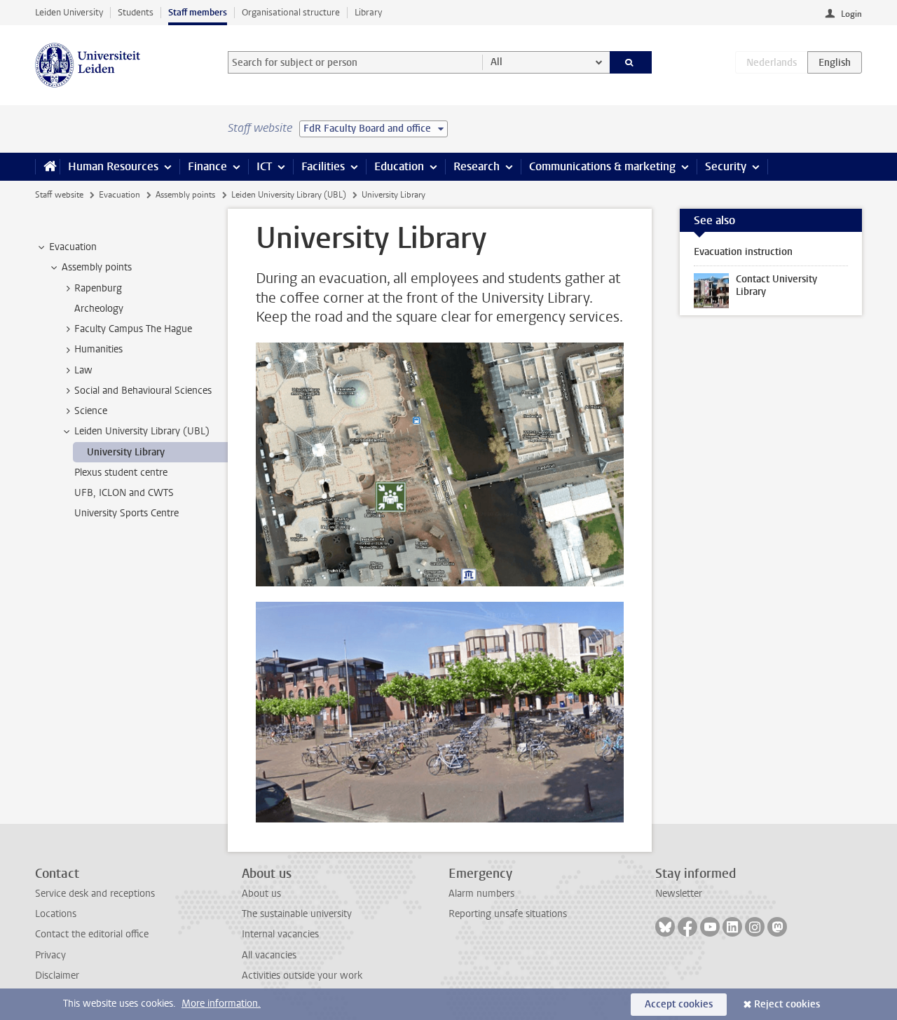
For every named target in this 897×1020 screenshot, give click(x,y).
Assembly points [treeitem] (97, 267)
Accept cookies (679, 1004)
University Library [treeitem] (126, 452)
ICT (264, 166)
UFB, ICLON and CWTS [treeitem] (124, 492)
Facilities (323, 166)
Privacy (50, 955)
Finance (207, 166)
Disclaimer (57, 975)
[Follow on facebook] (687, 927)
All (496, 62)
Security (725, 166)
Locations (55, 914)
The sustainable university (297, 914)
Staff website (59, 194)
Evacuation (119, 194)
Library (368, 12)
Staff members (197, 12)
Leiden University (69, 12)
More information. (221, 1003)
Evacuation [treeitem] (73, 247)
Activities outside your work (302, 975)
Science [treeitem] (90, 411)
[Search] (631, 62)
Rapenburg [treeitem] (98, 288)
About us (261, 893)
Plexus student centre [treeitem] (120, 472)
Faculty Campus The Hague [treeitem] (133, 329)
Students (135, 12)
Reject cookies (787, 1004)
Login (851, 14)
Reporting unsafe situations (507, 914)
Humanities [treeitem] (98, 349)
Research (476, 166)
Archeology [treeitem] (98, 308)
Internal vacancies (280, 934)
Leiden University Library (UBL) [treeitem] (142, 431)
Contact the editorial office (92, 934)
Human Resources (113, 166)
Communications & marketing (602, 166)
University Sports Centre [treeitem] (126, 513)
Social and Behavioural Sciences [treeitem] (143, 390)
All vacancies (269, 955)
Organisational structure (291, 12)
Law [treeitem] (83, 370)
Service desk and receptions (95, 893)
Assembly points (185, 194)
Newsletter (678, 893)
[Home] (47, 167)
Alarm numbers (481, 893)
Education (399, 166)
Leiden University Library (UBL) (288, 194)
